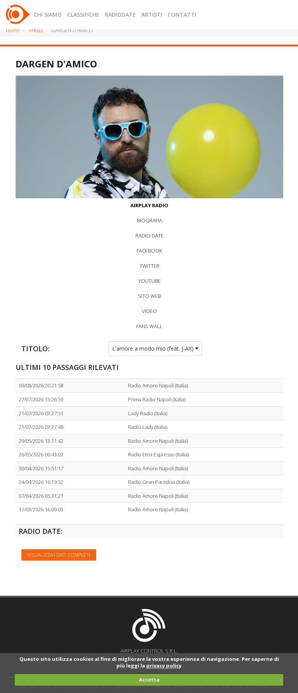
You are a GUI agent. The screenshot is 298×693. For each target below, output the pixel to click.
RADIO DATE (149, 235)
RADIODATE (120, 14)
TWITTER (149, 265)
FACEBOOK (149, 250)
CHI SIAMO (48, 14)
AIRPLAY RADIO (149, 205)
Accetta (149, 679)
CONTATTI (182, 14)
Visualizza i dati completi (59, 555)
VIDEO (149, 311)
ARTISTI (151, 14)
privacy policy (164, 665)
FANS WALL (149, 326)
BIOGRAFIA (149, 220)
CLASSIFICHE (83, 14)
